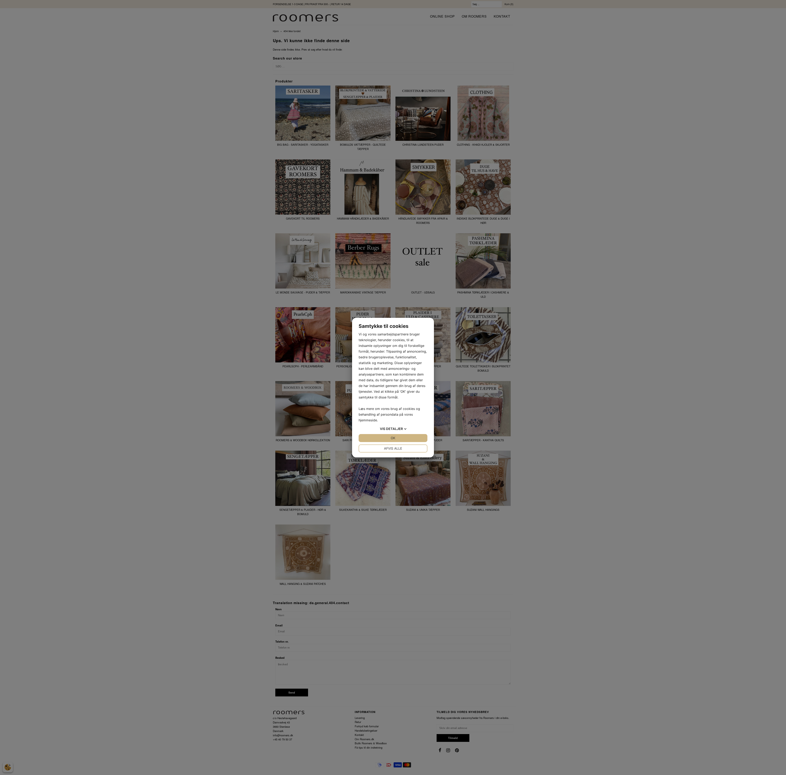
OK (393, 438)
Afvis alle (393, 448)
